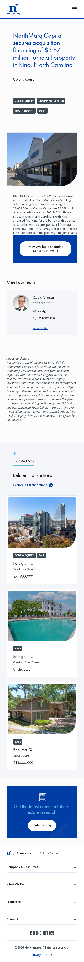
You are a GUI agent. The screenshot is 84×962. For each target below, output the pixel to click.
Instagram (38, 933)
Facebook (32, 933)
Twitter (51, 933)
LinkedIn (45, 933)
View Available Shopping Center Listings (46, 249)
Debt (42, 110)
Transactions (25, 853)
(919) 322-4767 (46, 318)
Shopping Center (51, 101)
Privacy (36, 955)
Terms (48, 955)
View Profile (40, 328)
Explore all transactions (30, 485)
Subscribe (40, 825)
